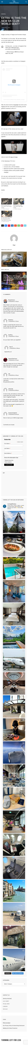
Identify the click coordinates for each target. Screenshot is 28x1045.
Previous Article (6, 249)
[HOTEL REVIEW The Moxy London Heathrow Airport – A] (14, 821)
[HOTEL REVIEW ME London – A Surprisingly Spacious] (14, 706)
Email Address (8, 453)
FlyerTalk (16, 104)
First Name (7, 443)
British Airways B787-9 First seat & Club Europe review (6, 206)
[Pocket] (22, 226)
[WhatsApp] (18, 226)
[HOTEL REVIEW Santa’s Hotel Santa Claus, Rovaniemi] (14, 937)
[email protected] (7, 998)
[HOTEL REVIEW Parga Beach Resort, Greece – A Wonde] (14, 568)
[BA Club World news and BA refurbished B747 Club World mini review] (6, 214)
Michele (12, 260)
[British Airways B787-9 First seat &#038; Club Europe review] (6, 201)
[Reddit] (15, 226)
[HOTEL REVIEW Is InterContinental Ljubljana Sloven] (14, 614)
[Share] (6, 226)
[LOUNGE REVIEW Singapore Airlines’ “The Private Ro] (14, 683)
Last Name (7, 448)
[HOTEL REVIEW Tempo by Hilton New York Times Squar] (14, 591)
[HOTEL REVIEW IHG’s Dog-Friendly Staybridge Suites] (14, 729)
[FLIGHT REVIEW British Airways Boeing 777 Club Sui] (14, 914)
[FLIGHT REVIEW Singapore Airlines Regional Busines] (14, 752)
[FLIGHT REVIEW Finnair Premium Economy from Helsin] (14, 868)
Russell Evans (11, 300)
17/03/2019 (3, 27)
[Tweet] (2, 226)
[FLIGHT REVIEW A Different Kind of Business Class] (14, 960)
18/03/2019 (6, 283)
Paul (9, 27)
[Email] (25, 226)
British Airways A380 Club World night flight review (18, 206)
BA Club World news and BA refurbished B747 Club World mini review (6, 219)
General (3, 14)
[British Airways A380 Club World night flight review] (18, 201)
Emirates (5, 254)
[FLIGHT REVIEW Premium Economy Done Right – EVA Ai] (14, 660)
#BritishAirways (15, 47)
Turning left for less (11, 1040)
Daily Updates (8, 462)
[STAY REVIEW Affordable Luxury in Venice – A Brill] (14, 891)
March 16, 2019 (9, 53)
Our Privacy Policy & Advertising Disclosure (13, 1025)
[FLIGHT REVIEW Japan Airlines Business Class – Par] (14, 845)
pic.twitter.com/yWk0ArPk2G (12, 49)
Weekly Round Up (9, 460)
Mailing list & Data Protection (10, 1028)
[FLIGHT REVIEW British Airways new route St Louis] (14, 545)
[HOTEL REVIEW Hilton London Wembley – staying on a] (14, 522)
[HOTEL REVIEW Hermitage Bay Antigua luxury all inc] (14, 637)
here (12, 157)
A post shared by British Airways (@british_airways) (14, 99)
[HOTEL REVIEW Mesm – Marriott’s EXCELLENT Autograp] (14, 775)
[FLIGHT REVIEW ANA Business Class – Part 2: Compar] (14, 798)
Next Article (5, 269)
